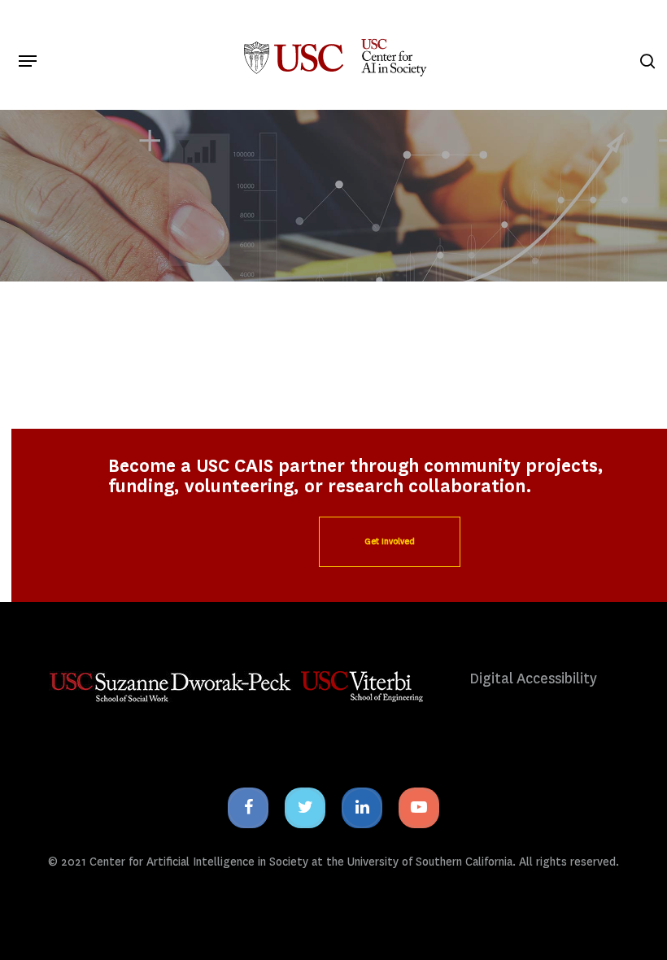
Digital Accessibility (533, 679)
